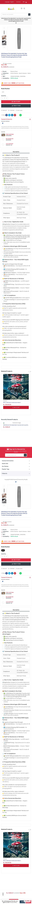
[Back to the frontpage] (16, 23)
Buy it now (18, 105)
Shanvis (15, 479)
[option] (4, 32)
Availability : (6, 78)
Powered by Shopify (22, 479)
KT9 (3, 92)
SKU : (4, 76)
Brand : (5, 71)
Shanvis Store (14, 71)
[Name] (25, 455)
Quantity (3, 95)
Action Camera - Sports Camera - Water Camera (16, 74)
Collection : (6, 73)
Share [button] (3, 115)
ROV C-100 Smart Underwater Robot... (12, 402)
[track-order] (26, 2)
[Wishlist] (21, 8)
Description (16, 151)
